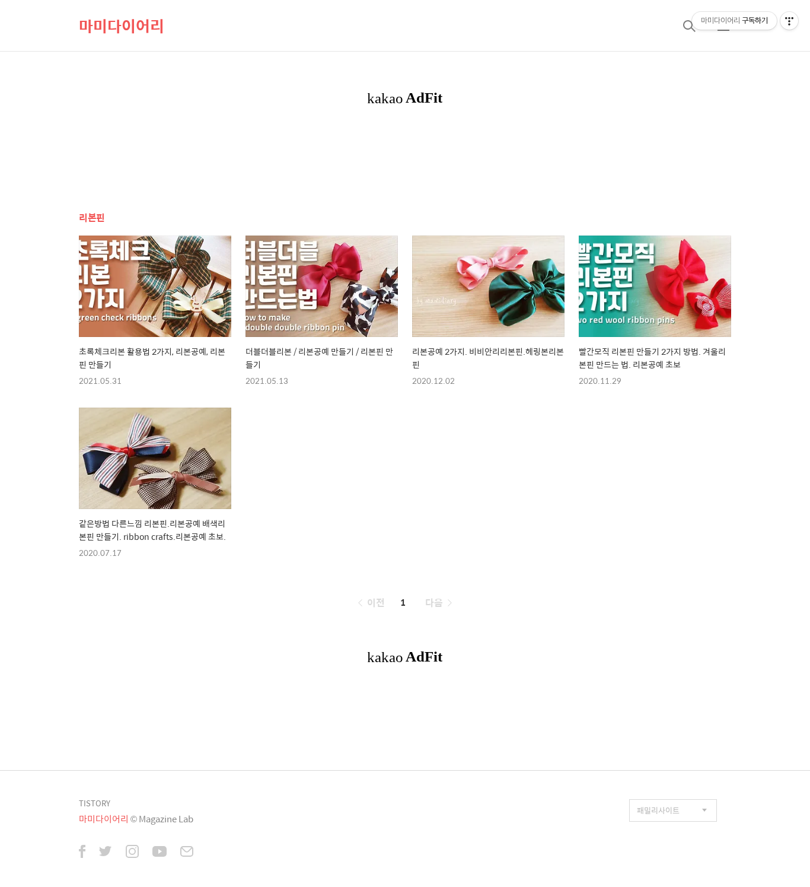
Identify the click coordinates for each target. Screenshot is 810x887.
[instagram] (132, 852)
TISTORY (94, 803)
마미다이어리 (121, 25)
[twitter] (105, 852)
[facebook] (82, 852)
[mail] (186, 852)
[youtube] (159, 852)
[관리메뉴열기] (789, 21)
